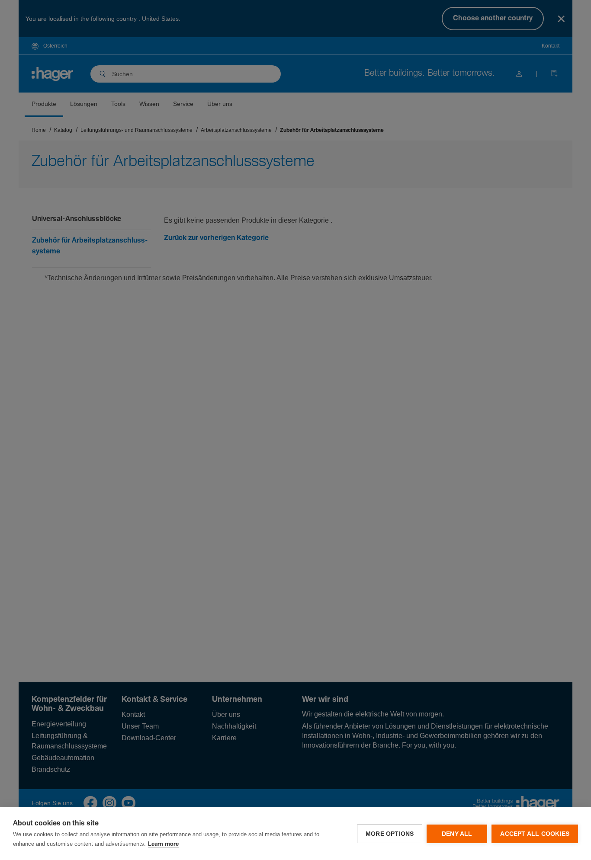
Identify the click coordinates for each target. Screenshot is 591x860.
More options (390, 834)
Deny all (457, 834)
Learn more (163, 844)
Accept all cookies (534, 834)
